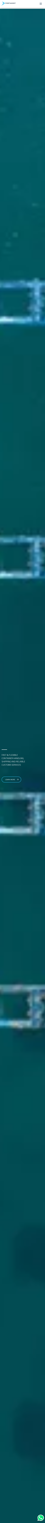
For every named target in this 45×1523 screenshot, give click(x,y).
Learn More (10, 779)
